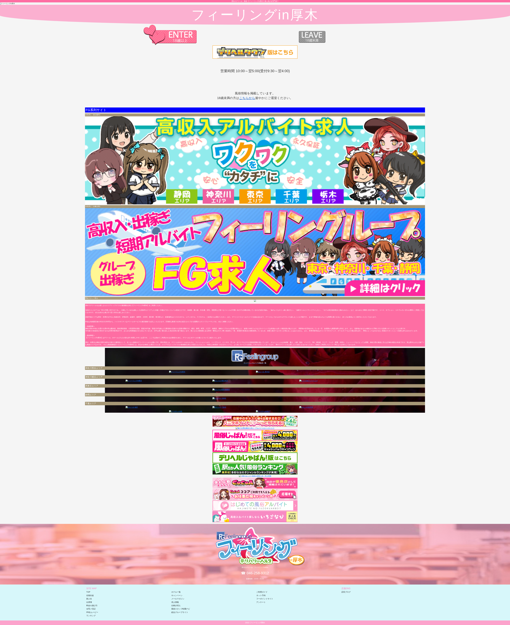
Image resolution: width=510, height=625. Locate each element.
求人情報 (175, 602)
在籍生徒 (90, 595)
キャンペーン (176, 595)
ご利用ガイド (261, 592)
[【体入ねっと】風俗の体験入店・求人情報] (255, 476)
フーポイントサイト (264, 599)
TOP (88, 592)
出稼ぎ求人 (176, 606)
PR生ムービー (92, 612)
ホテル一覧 (176, 592)
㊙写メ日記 (91, 609)
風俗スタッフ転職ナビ (180, 609)
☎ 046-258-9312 (255, 573)
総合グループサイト (179, 612)
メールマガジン (177, 599)
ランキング (91, 616)
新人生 (89, 599)
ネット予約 (261, 595)
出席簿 (89, 602)
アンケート (261, 602)
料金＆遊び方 (91, 606)
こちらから (247, 98)
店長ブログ (346, 592)
